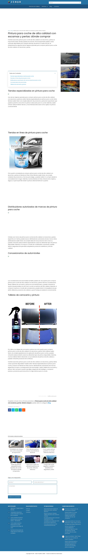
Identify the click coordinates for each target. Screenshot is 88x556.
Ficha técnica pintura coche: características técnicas (50, 524)
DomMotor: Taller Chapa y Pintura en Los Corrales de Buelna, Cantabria (73, 538)
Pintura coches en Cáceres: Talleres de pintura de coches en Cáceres (51, 515)
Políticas (28, 508)
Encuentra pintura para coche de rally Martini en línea (51, 518)
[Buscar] (79, 3)
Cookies (28, 510)
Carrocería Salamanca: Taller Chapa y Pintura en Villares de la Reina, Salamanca (73, 522)
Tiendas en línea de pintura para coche (20, 78)
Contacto (56, 6)
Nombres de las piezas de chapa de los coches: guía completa (17, 531)
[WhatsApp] (16, 410)
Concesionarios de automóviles (18, 82)
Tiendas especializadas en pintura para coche (22, 76)
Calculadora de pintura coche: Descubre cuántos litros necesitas (17, 513)
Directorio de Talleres (34, 6)
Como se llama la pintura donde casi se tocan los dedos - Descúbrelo (17, 519)
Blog (51, 6)
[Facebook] (9, 410)
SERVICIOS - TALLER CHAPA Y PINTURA (17, 509)
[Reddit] (23, 410)
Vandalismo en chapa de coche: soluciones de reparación (51, 521)
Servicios (44, 6)
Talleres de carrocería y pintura (18, 84)
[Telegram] (20, 410)
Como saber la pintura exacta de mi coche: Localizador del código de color (17, 525)
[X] (13, 410)
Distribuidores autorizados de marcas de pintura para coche (25, 80)
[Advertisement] (44, 19)
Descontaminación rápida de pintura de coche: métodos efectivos (51, 510)
